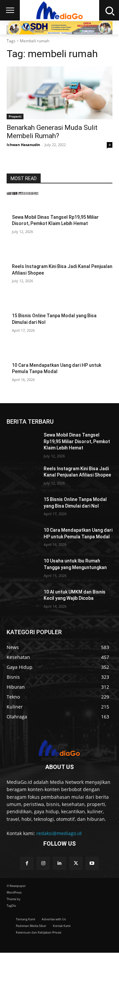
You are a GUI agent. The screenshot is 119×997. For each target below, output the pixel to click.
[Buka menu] (10, 10)
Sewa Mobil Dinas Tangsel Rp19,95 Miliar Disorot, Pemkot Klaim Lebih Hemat (77, 441)
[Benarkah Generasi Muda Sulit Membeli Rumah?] (59, 92)
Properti (15, 116)
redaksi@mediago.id (59, 833)
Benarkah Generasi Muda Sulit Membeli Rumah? (52, 132)
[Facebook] (26, 863)
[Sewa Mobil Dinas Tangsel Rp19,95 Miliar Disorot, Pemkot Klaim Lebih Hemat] (22, 203)
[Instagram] (43, 863)
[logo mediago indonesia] (59, 749)
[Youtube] (92, 863)
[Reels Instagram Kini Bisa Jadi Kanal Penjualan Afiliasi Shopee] (22, 252)
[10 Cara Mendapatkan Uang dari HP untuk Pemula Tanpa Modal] (22, 351)
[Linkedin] (59, 863)
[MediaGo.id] (59, 10)
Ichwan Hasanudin (23, 144)
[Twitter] (75, 863)
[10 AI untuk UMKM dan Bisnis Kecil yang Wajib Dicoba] (22, 600)
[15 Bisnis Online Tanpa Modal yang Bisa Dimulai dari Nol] (22, 301)
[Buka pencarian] (109, 10)
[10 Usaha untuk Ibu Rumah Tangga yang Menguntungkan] (22, 569)
